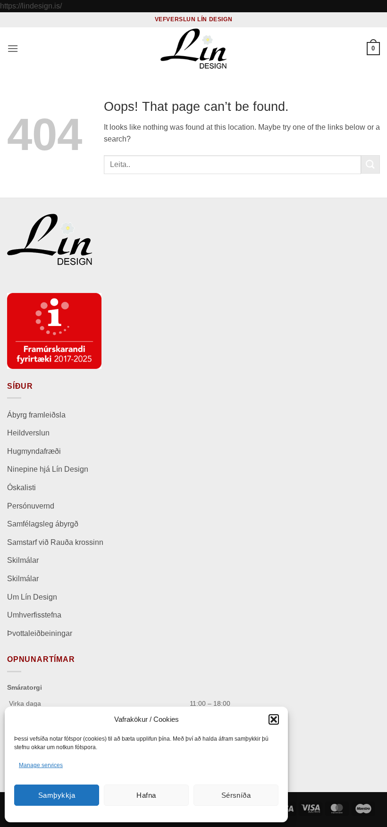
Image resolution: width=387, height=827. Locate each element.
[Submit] (370, 164)
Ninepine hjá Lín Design (47, 469)
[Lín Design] (193, 48)
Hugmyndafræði (34, 451)
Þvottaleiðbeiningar (39, 633)
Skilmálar (23, 560)
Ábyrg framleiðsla (36, 415)
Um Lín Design (32, 597)
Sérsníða (236, 795)
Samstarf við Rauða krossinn (55, 542)
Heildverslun (28, 433)
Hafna (146, 795)
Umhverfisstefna (34, 615)
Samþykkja (56, 795)
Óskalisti (21, 488)
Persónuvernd (30, 506)
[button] (273, 719)
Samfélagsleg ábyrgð (43, 524)
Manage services (41, 765)
